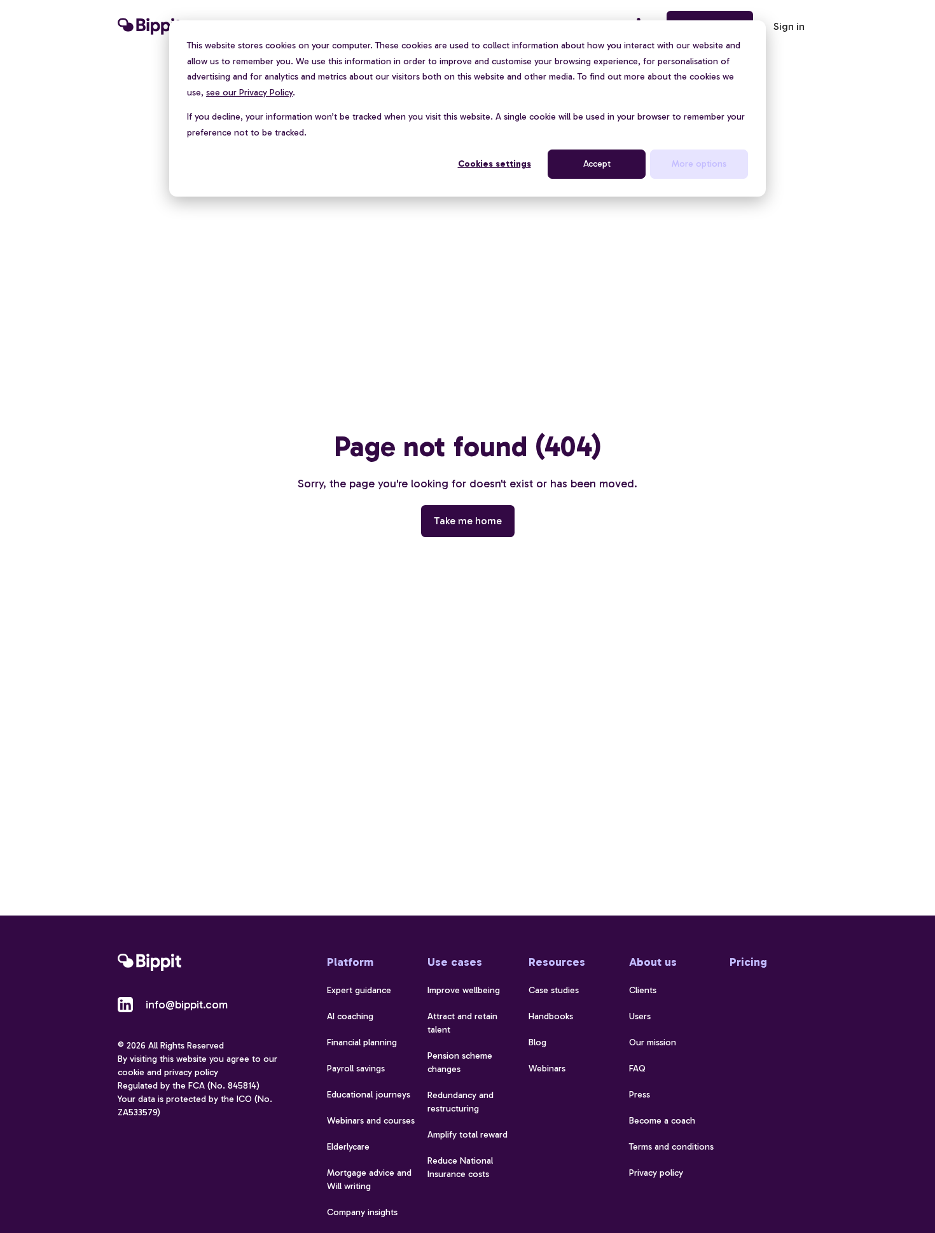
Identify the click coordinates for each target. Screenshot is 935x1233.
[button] (789, 27)
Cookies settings (494, 163)
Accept (597, 163)
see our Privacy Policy (249, 92)
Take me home (468, 521)
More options (699, 163)
